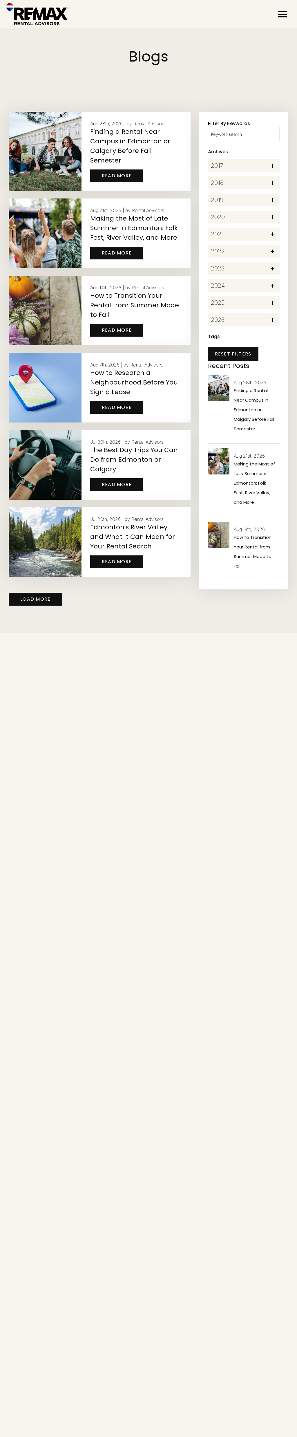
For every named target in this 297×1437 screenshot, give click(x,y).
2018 (217, 182)
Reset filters (233, 354)
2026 (217, 319)
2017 (217, 165)
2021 (217, 234)
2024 (218, 285)
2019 (217, 199)
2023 (217, 268)
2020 (218, 217)
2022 (218, 251)
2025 (217, 302)
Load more (35, 599)
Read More (117, 175)
